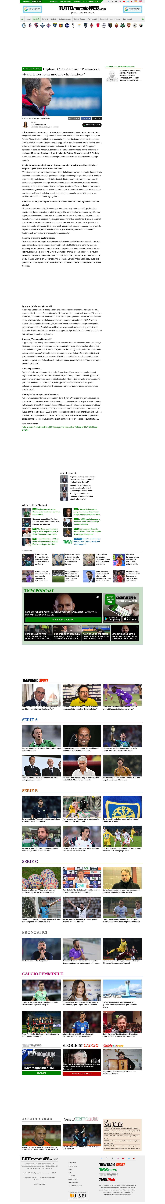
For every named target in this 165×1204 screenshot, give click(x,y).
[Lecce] (85, 25)
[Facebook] (108, 1)
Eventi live (36, 1)
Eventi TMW (72, 1166)
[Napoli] (104, 25)
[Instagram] (120, 1)
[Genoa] (60, 25)
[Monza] (97, 25)
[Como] (42, 25)
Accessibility (73, 1179)
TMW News (77, 1)
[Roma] (116, 25)
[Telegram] (127, 1)
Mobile (70, 1169)
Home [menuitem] (28, 19)
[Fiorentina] (48, 25)
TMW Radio (54, 1)
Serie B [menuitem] (45, 19)
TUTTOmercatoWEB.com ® (47, 1177)
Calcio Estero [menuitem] (79, 19)
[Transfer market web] (140, 1)
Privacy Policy (73, 1182)
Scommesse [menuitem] (115, 19)
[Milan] (91, 25)
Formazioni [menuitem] (92, 19)
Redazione (72, 1163)
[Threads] (116, 1)
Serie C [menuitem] (53, 19)
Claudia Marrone (38, 125)
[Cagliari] (36, 25)
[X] (112, 1)
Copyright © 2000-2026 (31, 1177)
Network (27, 1)
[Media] (131, 1)
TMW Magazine (65, 1)
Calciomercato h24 (91, 1)
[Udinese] (134, 25)
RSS (69, 1172)
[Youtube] (124, 1)
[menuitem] (22, 19)
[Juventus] (73, 25)
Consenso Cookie (75, 1186)
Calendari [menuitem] (104, 19)
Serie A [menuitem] (36, 19)
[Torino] (128, 25)
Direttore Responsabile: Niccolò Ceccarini (39, 1168)
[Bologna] (30, 25)
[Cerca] (143, 19)
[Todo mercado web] (136, 1)
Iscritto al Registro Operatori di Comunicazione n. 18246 (39, 1173)
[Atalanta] (24, 25)
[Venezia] (141, 25)
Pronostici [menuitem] (127, 19)
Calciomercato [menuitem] (65, 19)
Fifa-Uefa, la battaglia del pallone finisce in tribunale (123, 1128)
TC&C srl (31, 1163)
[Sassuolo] (122, 25)
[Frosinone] (54, 25)
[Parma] (110, 25)
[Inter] (67, 25)
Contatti (71, 1176)
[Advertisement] (124, 162)
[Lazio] (79, 25)
